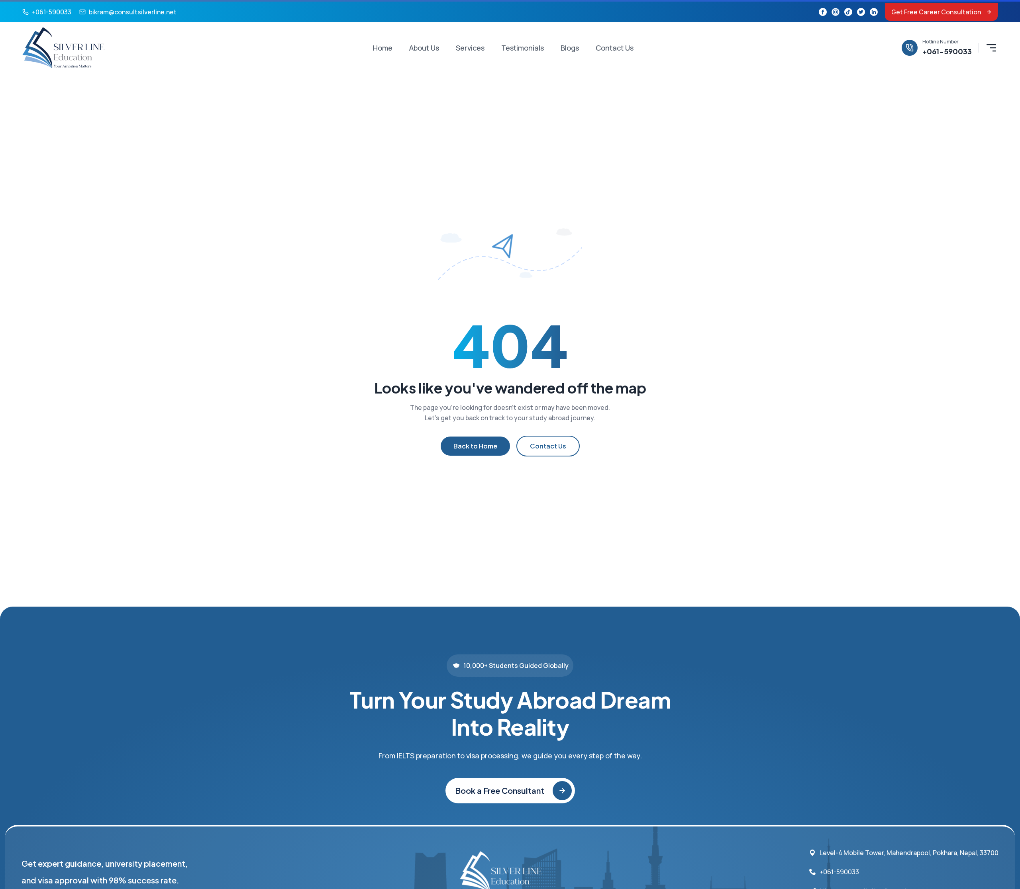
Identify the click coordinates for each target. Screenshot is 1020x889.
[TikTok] (848, 12)
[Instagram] (836, 12)
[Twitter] (861, 12)
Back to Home (475, 446)
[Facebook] (823, 12)
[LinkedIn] (874, 12)
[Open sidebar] (991, 47)
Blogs (570, 48)
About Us (424, 48)
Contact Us (615, 48)
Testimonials (522, 48)
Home (382, 48)
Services (470, 48)
